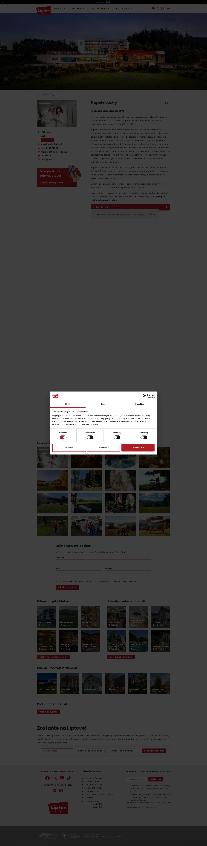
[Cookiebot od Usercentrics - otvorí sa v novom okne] (144, 396)
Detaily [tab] (103, 404)
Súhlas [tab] (68, 404)
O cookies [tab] (139, 404)
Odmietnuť (69, 448)
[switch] (90, 437)
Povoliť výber (103, 448)
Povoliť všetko (138, 448)
